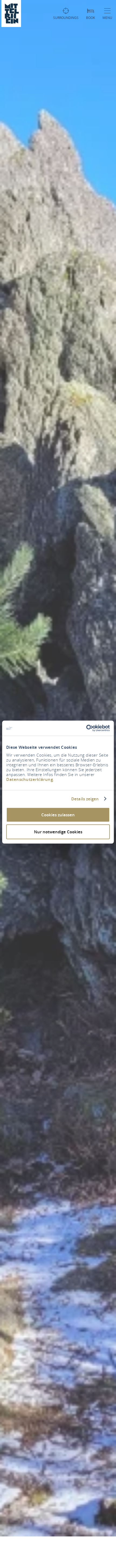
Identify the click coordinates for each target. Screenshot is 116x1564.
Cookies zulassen (58, 815)
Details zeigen (85, 798)
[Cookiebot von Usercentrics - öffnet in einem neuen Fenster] (86, 728)
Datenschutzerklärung (29, 779)
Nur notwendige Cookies (58, 831)
